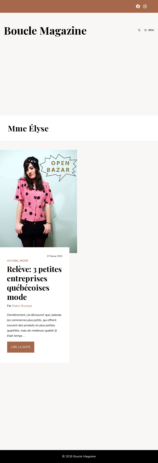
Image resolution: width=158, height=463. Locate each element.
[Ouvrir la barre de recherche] (139, 30)
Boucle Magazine (45, 30)
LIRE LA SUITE (20, 347)
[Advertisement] (79, 74)
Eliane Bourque (22, 306)
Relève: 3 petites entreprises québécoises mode (34, 283)
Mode (24, 261)
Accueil (12, 261)
